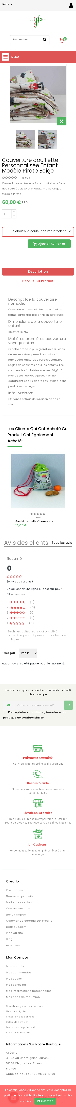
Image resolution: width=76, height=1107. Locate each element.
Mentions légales (16, 1011)
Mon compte (15, 966)
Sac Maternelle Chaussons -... (36, 521)
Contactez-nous (18, 908)
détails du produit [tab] (38, 281)
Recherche (45, 39)
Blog (9, 939)
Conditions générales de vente (24, 1006)
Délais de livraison (17, 1022)
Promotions (14, 890)
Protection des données (20, 1016)
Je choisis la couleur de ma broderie (35, 231)
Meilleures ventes (19, 902)
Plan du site (14, 933)
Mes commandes (18, 972)
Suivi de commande (18, 1032)
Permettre (45, 1101)
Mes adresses (16, 985)
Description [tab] (38, 271)
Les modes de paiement (20, 1027)
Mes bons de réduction (23, 997)
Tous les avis (61, 542)
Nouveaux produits (20, 896)
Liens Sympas (16, 915)
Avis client (13, 945)
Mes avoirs (14, 979)
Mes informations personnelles (28, 991)
